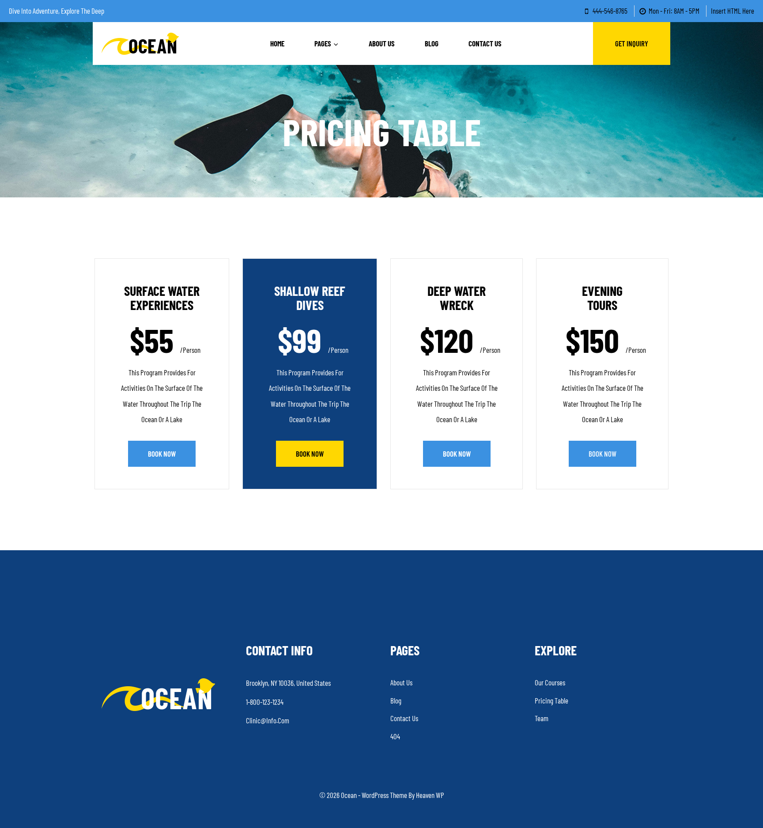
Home (277, 43)
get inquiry (631, 43)
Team (541, 718)
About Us (382, 43)
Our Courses (550, 682)
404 (395, 736)
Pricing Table (551, 700)
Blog (431, 43)
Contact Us (485, 43)
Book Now (162, 453)
